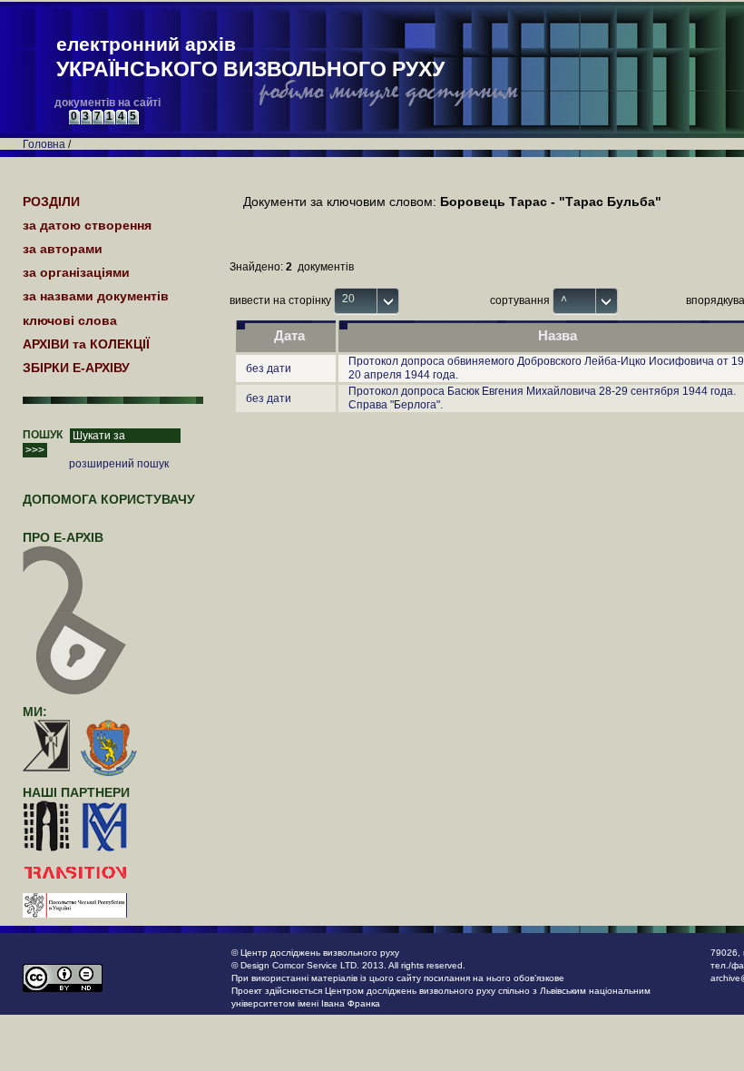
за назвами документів (96, 296)
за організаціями (76, 272)
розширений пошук (119, 463)
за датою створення (87, 225)
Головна (44, 144)
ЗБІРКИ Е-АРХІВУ (76, 367)
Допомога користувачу (109, 499)
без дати (268, 368)
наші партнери (76, 792)
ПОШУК (43, 434)
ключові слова (70, 320)
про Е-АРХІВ (63, 537)
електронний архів (250, 57)
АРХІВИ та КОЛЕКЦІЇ (86, 344)
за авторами (63, 248)
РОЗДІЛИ (51, 201)
